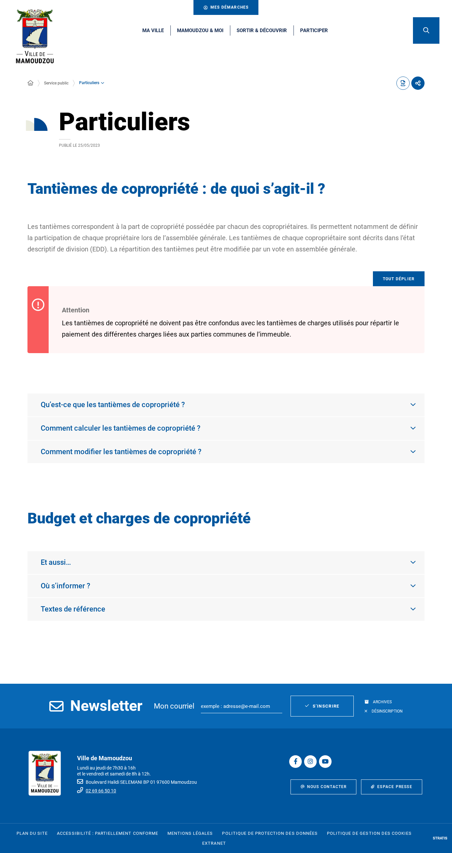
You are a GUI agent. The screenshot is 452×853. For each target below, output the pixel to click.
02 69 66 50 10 (101, 790)
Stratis (440, 838)
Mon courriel (174, 706)
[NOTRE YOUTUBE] (325, 761)
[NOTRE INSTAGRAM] (310, 761)
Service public (56, 83)
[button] (426, 30)
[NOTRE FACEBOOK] (295, 761)
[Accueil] (30, 83)
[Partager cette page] (418, 83)
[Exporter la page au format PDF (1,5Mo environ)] (403, 83)
